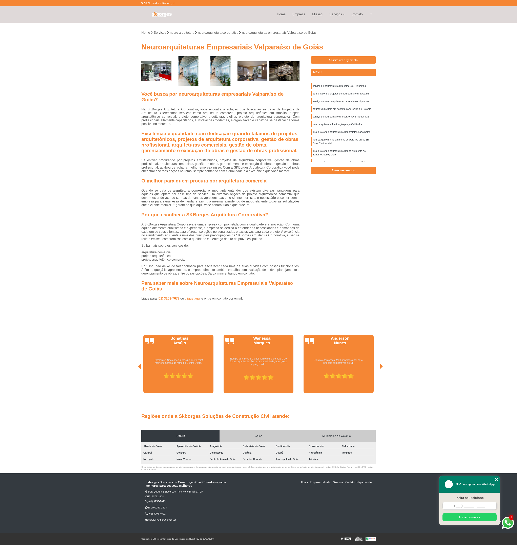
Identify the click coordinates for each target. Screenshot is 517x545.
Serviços (335, 14)
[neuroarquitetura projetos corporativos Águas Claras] (156, 71)
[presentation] (133, 382)
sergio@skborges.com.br (162, 519)
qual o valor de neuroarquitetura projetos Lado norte (341, 132)
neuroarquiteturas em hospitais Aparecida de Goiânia (342, 109)
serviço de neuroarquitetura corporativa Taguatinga (341, 116)
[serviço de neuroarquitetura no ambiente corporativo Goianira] (252, 71)
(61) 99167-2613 (157, 507)
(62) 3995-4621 (157, 513)
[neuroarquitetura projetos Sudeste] (284, 71)
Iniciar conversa (469, 517)
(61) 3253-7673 (169, 298)
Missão (317, 14)
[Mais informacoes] (371, 14)
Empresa (298, 14)
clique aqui (193, 298)
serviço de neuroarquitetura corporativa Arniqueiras (341, 101)
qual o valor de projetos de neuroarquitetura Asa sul (341, 93)
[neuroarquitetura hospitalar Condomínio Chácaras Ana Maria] (220, 71)
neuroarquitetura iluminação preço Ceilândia (337, 124)
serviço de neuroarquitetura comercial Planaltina (339, 86)
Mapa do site (364, 482)
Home (281, 14)
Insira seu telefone (470, 498)
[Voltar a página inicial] (161, 14)
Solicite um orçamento (343, 60)
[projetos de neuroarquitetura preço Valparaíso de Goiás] (188, 71)
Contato (357, 14)
